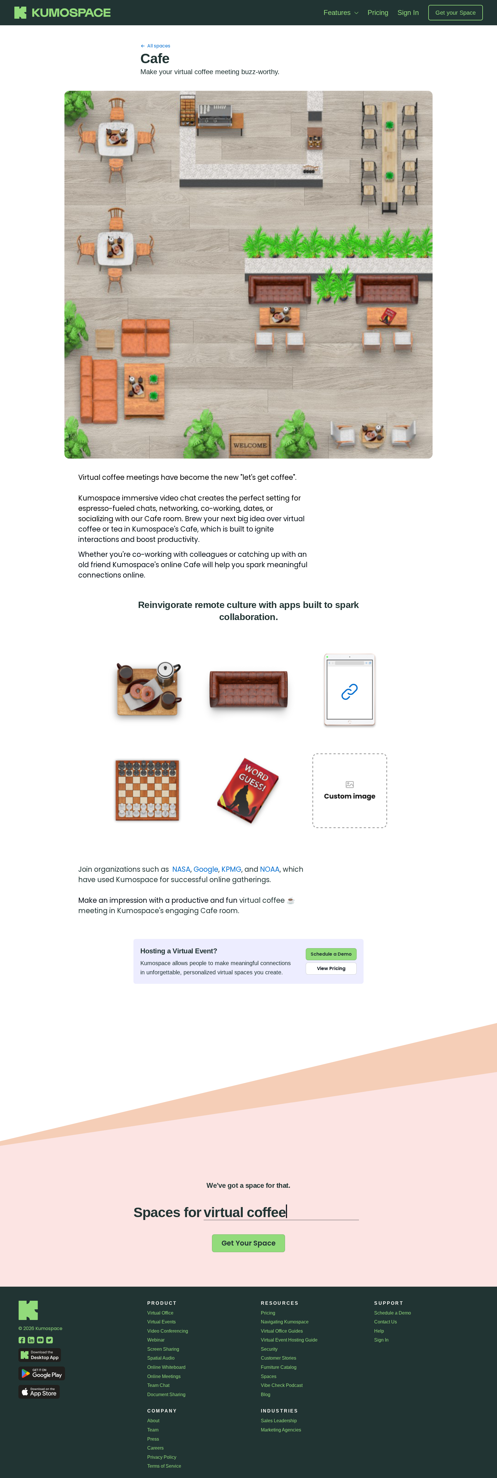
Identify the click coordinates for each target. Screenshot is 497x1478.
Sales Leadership (279, 1420)
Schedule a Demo (331, 954)
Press (153, 1439)
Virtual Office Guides (282, 1331)
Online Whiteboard (166, 1367)
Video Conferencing (167, 1331)
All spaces (158, 46)
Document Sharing (166, 1394)
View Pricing (331, 968)
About (153, 1420)
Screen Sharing (163, 1349)
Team (152, 1429)
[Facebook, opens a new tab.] (21, 1340)
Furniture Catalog (279, 1367)
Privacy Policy (161, 1457)
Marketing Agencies (281, 1429)
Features (338, 12)
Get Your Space (248, 1243)
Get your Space (455, 12)
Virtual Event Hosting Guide (289, 1339)
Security (269, 1349)
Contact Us (385, 1321)
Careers (155, 1448)
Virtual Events (161, 1321)
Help (379, 1331)
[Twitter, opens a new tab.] (49, 1340)
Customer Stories (278, 1358)
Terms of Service (164, 1466)
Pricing (378, 12)
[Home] (28, 1318)
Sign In (408, 12)
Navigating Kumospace (285, 1321)
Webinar (156, 1339)
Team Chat (158, 1385)
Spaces (268, 1376)
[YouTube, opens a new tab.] (40, 1340)
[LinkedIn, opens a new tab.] (31, 1340)
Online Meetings (164, 1376)
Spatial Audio (161, 1358)
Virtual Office (160, 1312)
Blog (265, 1394)
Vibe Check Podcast (282, 1385)
